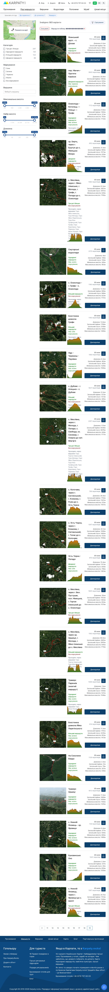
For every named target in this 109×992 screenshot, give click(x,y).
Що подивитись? (25, 15)
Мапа (63, 3)
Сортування (99, 22)
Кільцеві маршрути (13, 55)
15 (68, 928)
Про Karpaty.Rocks (11, 958)
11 (47, 928)
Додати (52, 3)
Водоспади (59, 9)
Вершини (44, 9)
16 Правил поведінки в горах (39, 955)
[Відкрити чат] (104, 987)
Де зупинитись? (40, 15)
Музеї (86, 9)
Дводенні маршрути (14, 58)
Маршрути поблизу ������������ (67, 28)
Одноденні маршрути (14, 52)
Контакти (7, 967)
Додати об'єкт (9, 962)
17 (79, 928)
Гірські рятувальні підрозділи (37, 962)
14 (63, 928)
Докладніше (95, 60)
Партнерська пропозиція (93, 939)
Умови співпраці (10, 954)
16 (74, 928)
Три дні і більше (12, 49)
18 (84, 928)
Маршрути (52, 15)
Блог (76, 939)
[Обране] (90, 3)
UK (95, 3)
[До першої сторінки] (42, 928)
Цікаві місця (100, 9)
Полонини (74, 9)
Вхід (42, 3)
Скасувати (44, 28)
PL (104, 3)
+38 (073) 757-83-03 (78, 3)
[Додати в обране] (63, 39)
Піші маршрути (27, 9)
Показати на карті (21, 30)
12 (52, 928)
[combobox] (20, 92)
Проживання (9, 9)
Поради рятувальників (39, 967)
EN (99, 3)
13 (58, 928)
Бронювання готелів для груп (40, 973)
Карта (66, 939)
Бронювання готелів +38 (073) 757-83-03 (73, 976)
